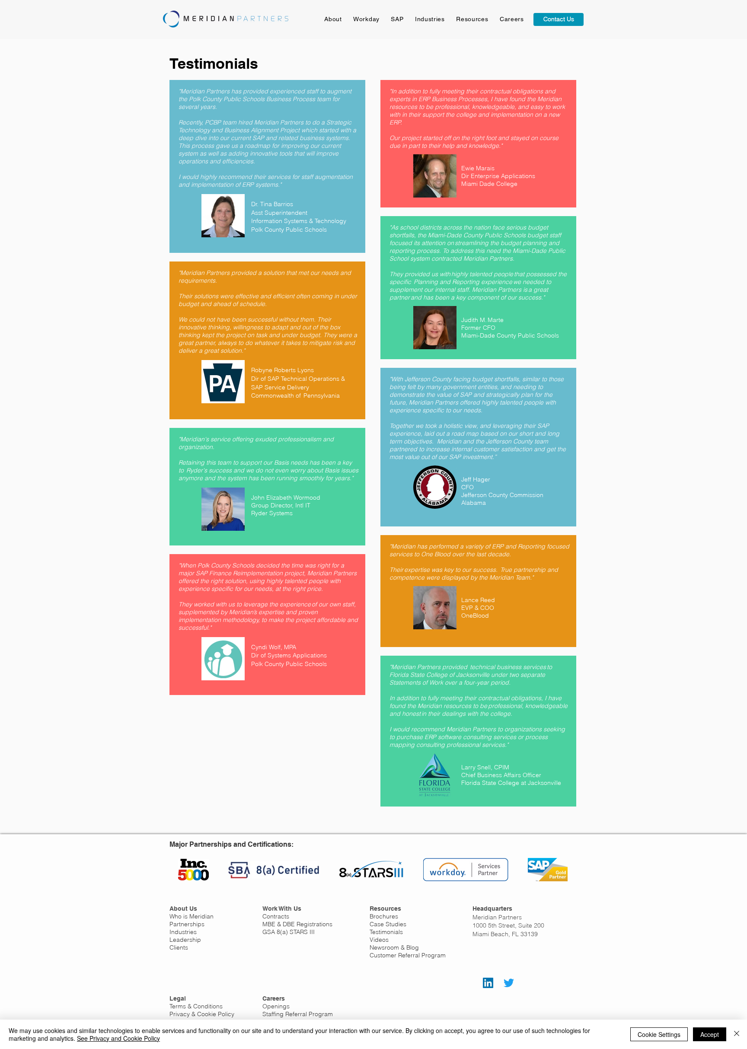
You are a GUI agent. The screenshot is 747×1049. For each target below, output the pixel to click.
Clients (178, 947)
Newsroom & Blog (394, 947)
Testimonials (386, 932)
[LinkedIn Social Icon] (488, 983)
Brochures (384, 916)
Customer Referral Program (408, 955)
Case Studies (388, 924)
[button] (472, 19)
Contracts (275, 916)
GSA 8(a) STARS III (288, 932)
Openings (276, 1006)
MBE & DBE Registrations (297, 924)
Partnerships (186, 924)
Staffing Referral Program (297, 1014)
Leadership (185, 940)
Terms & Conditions (196, 1006)
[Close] (736, 1034)
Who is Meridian (191, 916)
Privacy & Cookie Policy (201, 1014)
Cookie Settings (659, 1034)
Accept (709, 1034)
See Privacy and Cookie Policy (118, 1038)
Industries (183, 932)
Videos (379, 940)
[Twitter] (509, 983)
